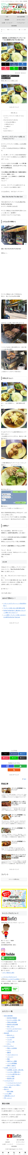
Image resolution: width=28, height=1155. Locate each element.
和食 (8, 1059)
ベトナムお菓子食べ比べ (13, 1074)
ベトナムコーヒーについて (14, 1082)
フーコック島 (10, 1041)
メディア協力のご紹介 (8, 972)
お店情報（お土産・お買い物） (15, 1069)
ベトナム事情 (7, 1093)
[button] (22, 68)
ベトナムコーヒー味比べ (13, 1085)
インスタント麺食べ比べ (13, 1072)
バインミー (10, 1056)
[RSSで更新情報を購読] (14, 769)
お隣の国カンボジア (9, 1095)
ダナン (9, 1044)
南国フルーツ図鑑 (12, 1061)
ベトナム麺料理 (6, 75)
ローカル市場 (10, 1037)
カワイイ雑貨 (10, 1076)
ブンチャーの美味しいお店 (12, 80)
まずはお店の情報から (11, 122)
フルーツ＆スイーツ (12, 1054)
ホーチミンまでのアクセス (14, 1028)
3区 (3, 80)
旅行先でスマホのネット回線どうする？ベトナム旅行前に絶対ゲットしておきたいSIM (13, 1110)
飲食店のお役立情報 (12, 1024)
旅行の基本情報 (8, 1015)
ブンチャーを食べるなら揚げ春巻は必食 (14, 608)
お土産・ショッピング (10, 1067)
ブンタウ (9, 1039)
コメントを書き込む (14, 879)
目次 (12, 112)
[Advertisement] (14, 686)
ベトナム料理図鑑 (12, 1063)
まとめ (5, 128)
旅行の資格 (10, 1091)
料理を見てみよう (10, 124)
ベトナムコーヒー (9, 1080)
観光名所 (6, 1033)
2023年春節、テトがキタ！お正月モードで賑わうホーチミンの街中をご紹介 (13, 1115)
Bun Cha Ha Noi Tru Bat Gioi (11, 120)
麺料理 (9, 1052)
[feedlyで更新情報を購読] (20, 766)
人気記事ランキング (12, 1031)
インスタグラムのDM (13, 979)
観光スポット (10, 1035)
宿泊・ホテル (10, 1026)
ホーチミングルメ (15, 75)
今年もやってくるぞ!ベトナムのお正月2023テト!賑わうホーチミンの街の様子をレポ (13, 1121)
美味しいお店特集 (6, 78)
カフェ (9, 1050)
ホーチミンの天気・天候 (13, 1020)
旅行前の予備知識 (12, 1018)
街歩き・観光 (7, 1087)
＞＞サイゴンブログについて (9, 977)
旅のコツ (6, 1089)
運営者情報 (14, 1146)
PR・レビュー (8, 1098)
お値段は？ (8, 126)
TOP (7, 1139)
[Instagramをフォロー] (7, 766)
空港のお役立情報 (12, 1022)
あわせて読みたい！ (9, 130)
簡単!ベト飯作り (11, 1065)
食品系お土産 (10, 1078)
